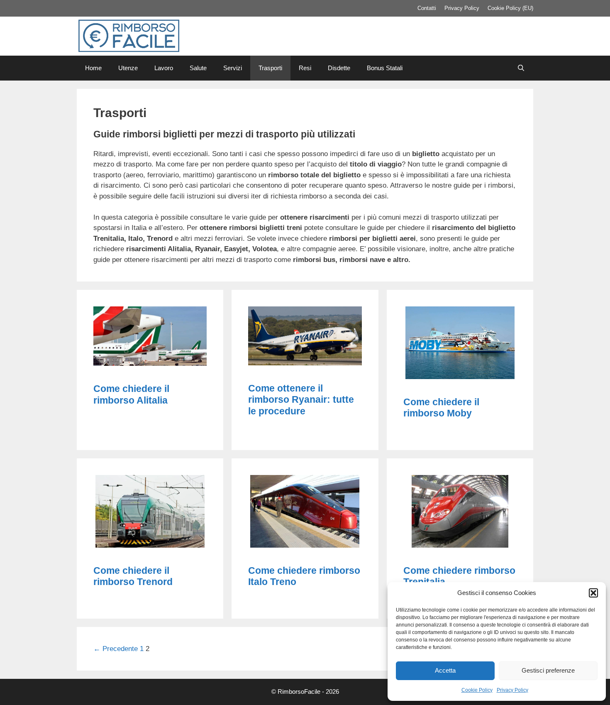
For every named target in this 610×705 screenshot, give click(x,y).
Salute (198, 67)
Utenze (128, 67)
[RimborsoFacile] (129, 35)
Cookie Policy (477, 690)
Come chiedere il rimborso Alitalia (131, 394)
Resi (305, 67)
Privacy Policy (512, 690)
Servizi (232, 67)
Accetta (445, 670)
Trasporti (270, 67)
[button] (593, 593)
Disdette (339, 67)
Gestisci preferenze (548, 670)
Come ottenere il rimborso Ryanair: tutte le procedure (301, 399)
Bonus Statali (385, 67)
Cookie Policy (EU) (510, 8)
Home (93, 67)
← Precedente (115, 649)
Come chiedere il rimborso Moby (441, 408)
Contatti (426, 8)
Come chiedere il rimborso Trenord (133, 576)
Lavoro (163, 67)
